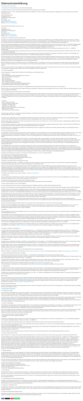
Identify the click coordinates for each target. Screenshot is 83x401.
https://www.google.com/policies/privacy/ (70, 251)
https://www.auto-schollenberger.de (8, 6)
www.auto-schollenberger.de (11, 22)
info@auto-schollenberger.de (10, 21)
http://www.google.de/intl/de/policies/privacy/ (44, 262)
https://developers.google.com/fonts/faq (35, 251)
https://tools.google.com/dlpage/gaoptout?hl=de (24, 281)
